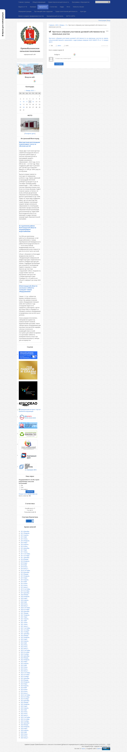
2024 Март (24, 684)
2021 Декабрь (25, 634)
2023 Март (24, 661)
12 (66, 25)
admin (59, 45)
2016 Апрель (25, 544)
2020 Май (24, 602)
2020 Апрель (25, 600)
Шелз (99, 748)
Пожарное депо (30, 133)
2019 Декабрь (25, 593)
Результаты (22, 494)
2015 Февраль (25, 533)
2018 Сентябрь (25, 570)
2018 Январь (24, 559)
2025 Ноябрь (25, 721)
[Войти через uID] (61, 54)
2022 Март (24, 639)
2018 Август (24, 568)
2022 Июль (24, 647)
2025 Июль (24, 713)
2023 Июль (24, 669)
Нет (22, 487)
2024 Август (24, 693)
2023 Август (24, 671)
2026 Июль (24, 736)
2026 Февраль (25, 726)
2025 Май (24, 710)
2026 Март (24, 728)
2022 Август (24, 648)
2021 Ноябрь (25, 632)
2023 (56, 25)
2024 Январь (24, 680)
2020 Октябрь (25, 609)
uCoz (83, 748)
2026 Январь (24, 725)
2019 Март (24, 578)
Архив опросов (32, 494)
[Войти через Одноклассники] (77, 54)
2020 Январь (24, 594)
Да (22, 485)
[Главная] (30, 44)
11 (27, 102)
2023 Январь (24, 658)
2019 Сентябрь (25, 589)
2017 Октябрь (25, 555)
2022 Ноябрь (25, 654)
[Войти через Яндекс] (71, 54)
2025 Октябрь (25, 719)
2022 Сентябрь (25, 650)
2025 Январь (24, 702)
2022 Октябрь (25, 652)
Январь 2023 (30, 90)
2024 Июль (24, 691)
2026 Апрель (25, 730)
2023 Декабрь (25, 678)
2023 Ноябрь (25, 676)
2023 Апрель (25, 663)
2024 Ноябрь (25, 699)
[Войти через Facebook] (68, 54)
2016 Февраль (25, 541)
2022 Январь (24, 635)
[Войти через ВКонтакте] (65, 54)
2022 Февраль (25, 637)
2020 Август (24, 606)
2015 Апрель (25, 535)
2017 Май (24, 550)
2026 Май (24, 732)
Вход (108, 20)
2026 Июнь (24, 734)
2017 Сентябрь (25, 554)
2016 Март (24, 542)
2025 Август (24, 715)
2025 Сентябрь (25, 717)
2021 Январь (24, 613)
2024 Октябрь (25, 697)
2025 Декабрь (25, 723)
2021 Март (24, 617)
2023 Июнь (24, 667)
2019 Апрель (25, 580)
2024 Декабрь (25, 700)
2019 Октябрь (25, 591)
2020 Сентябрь (25, 607)
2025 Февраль (25, 704)
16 (20, 104)
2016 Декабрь (25, 548)
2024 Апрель (25, 686)
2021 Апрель (25, 619)
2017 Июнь (24, 552)
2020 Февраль (25, 596)
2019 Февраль (25, 576)
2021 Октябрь (25, 630)
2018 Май (24, 565)
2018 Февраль (25, 561)
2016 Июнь (24, 546)
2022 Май (24, 643)
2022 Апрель (25, 641)
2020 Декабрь (25, 611)
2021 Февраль (25, 615)
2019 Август (24, 587)
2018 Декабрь (25, 572)
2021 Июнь (24, 622)
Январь (62, 25)
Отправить (58, 64)
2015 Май (24, 537)
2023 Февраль (25, 660)
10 (23, 102)
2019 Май (24, 581)
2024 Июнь (24, 689)
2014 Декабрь (25, 531)
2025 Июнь (24, 712)
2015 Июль (24, 539)
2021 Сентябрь (25, 628)
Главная (51, 25)
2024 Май (24, 687)
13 (33, 102)
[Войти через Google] (74, 54)
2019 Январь (24, 574)
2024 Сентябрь (25, 695)
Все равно (24, 489)
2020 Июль (24, 604)
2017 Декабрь (25, 557)
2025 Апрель (25, 708)
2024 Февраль (25, 682)
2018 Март (24, 563)
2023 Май (24, 665)
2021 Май (24, 621)
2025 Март (24, 706)
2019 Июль (24, 585)
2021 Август (24, 626)
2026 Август (24, 738)
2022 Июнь (24, 645)
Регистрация (102, 20)
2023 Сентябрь (25, 673)
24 (23, 107)
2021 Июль (24, 624)
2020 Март (24, 598)
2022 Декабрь (25, 656)
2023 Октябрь (25, 674)
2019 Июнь (24, 583)
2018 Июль (24, 567)
